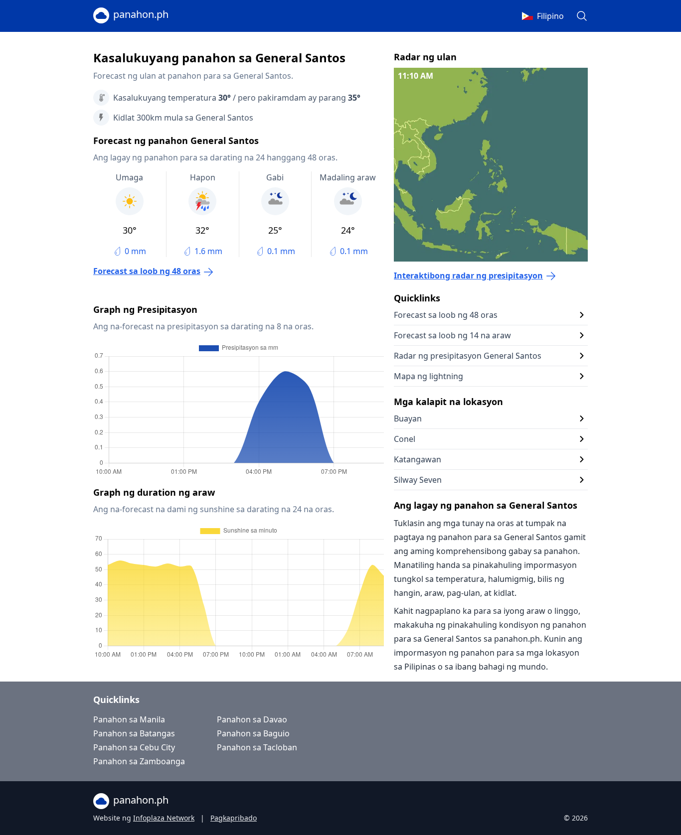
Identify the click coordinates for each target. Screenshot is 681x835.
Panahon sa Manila (129, 719)
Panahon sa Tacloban (257, 747)
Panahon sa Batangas (134, 733)
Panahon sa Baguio (253, 733)
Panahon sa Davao (252, 719)
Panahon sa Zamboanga (139, 761)
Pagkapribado (233, 818)
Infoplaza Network (163, 818)
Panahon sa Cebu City (134, 747)
